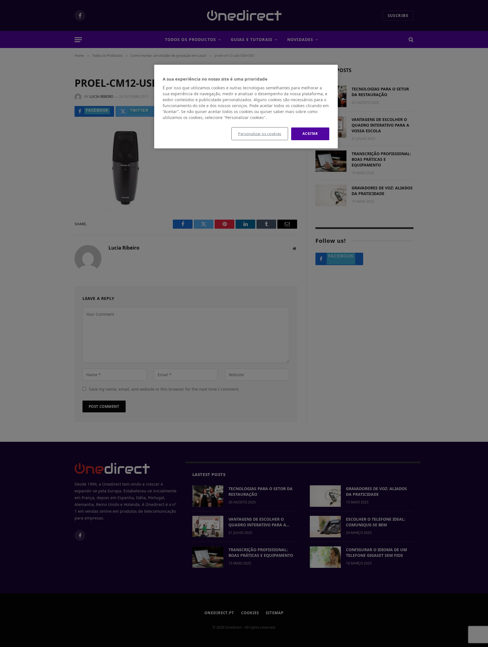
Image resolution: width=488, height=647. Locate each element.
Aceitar (310, 133)
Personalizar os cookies (259, 133)
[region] (246, 106)
